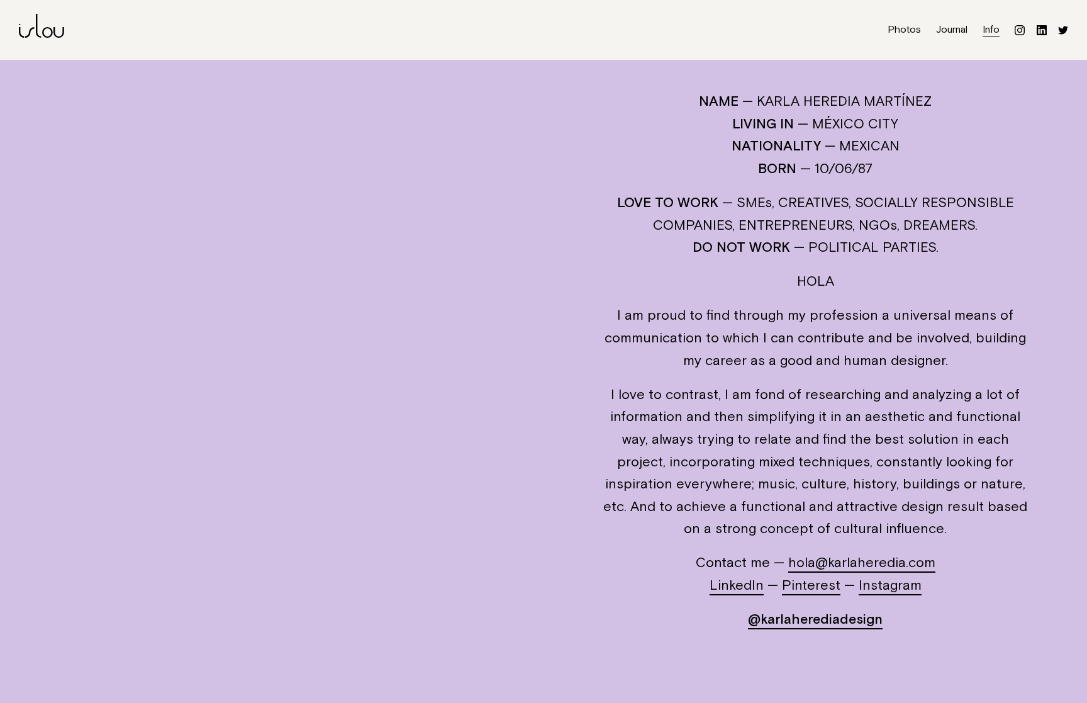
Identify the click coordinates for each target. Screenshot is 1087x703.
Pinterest (811, 586)
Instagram (890, 586)
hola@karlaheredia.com (861, 563)
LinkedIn (737, 586)
